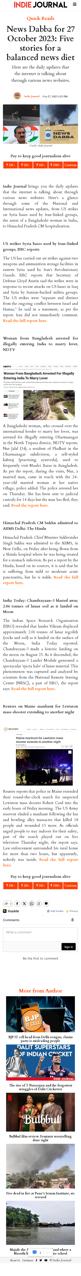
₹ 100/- (56, 165)
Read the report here (29, 505)
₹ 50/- (40, 165)
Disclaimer (27, 1260)
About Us (15, 1260)
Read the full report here (24, 320)
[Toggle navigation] (74, 3)
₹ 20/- (25, 165)
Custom (70, 165)
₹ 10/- (10, 165)
